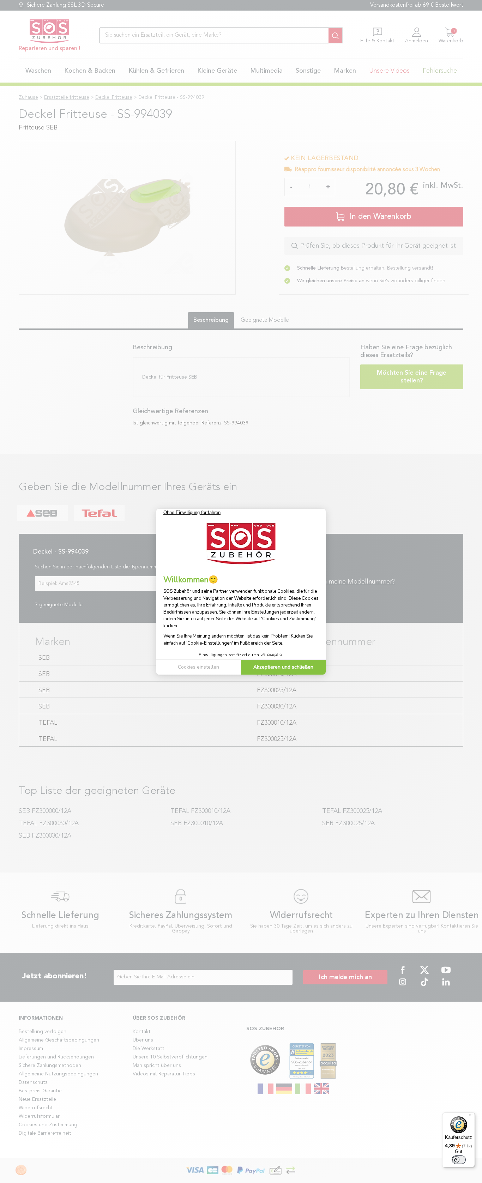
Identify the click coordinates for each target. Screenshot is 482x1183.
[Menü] (470, 1116)
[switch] (459, 1159)
